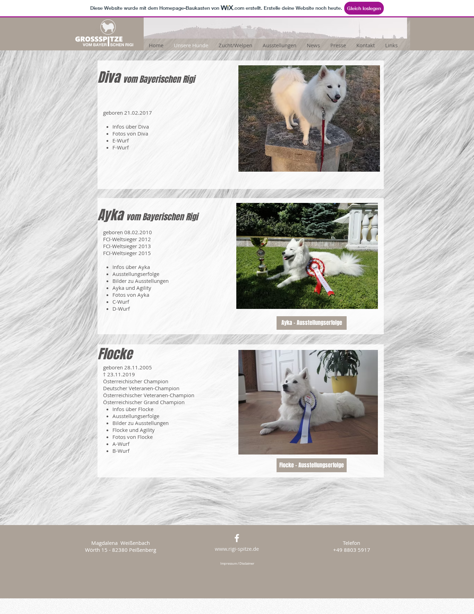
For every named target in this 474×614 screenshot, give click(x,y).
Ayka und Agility (131, 287)
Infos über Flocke (132, 409)
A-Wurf (120, 443)
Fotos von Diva (130, 133)
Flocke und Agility (133, 429)
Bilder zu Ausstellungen (140, 280)
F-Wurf (120, 147)
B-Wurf (120, 450)
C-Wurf (120, 301)
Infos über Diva (130, 126)
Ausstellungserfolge (135, 273)
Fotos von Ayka (130, 294)
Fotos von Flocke (132, 436)
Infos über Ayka (131, 266)
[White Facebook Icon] (236, 538)
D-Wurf (121, 308)
